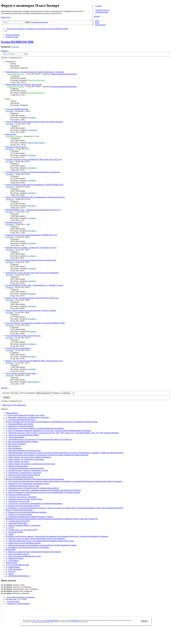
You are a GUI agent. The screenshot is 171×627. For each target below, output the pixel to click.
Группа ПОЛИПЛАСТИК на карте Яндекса (23, 336)
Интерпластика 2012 (14, 222)
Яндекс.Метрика (53, 620)
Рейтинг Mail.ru (74, 620)
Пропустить (5, 17)
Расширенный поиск (39, 22)
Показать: (7, 393)
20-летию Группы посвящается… (19, 348)
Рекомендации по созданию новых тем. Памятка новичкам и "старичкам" (35, 72)
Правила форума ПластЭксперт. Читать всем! (24, 84)
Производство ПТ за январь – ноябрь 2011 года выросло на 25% (31, 247)
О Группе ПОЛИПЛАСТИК (17, 109)
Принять (144, 621)
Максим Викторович (36, 143)
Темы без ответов (12, 35)
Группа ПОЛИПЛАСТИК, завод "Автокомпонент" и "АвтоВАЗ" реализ (34, 285)
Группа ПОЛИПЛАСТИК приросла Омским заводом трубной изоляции (34, 122)
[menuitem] (101, 10)
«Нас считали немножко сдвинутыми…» (22, 373)
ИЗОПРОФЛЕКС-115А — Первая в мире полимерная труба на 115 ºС (33, 210)
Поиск (28, 22)
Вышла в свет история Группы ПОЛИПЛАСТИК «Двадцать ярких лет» (34, 361)
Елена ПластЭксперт (15, 74)
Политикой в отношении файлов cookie (42, 621)
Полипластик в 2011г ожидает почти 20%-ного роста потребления (32, 273)
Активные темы (12, 37)
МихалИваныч (34, 382)
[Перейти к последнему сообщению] (45, 80)
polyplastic (15, 47)
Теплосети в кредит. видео (16, 147)
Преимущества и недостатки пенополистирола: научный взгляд (31, 260)
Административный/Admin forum (63, 74)
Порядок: (56, 393)
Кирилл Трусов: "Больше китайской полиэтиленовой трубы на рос (32, 298)
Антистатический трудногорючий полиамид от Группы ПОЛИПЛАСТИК (35, 323)
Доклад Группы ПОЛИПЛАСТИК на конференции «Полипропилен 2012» (35, 197)
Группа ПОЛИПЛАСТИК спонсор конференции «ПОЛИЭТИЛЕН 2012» (35, 185)
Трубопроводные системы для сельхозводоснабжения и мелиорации (33, 172)
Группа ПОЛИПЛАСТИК (17, 41)
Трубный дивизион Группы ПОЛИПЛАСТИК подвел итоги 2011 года (34, 159)
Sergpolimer (32, 130)
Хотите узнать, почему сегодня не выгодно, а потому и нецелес (31, 310)
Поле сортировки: (28, 393)
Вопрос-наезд (11, 134)
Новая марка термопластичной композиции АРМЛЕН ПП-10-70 (31, 235)
